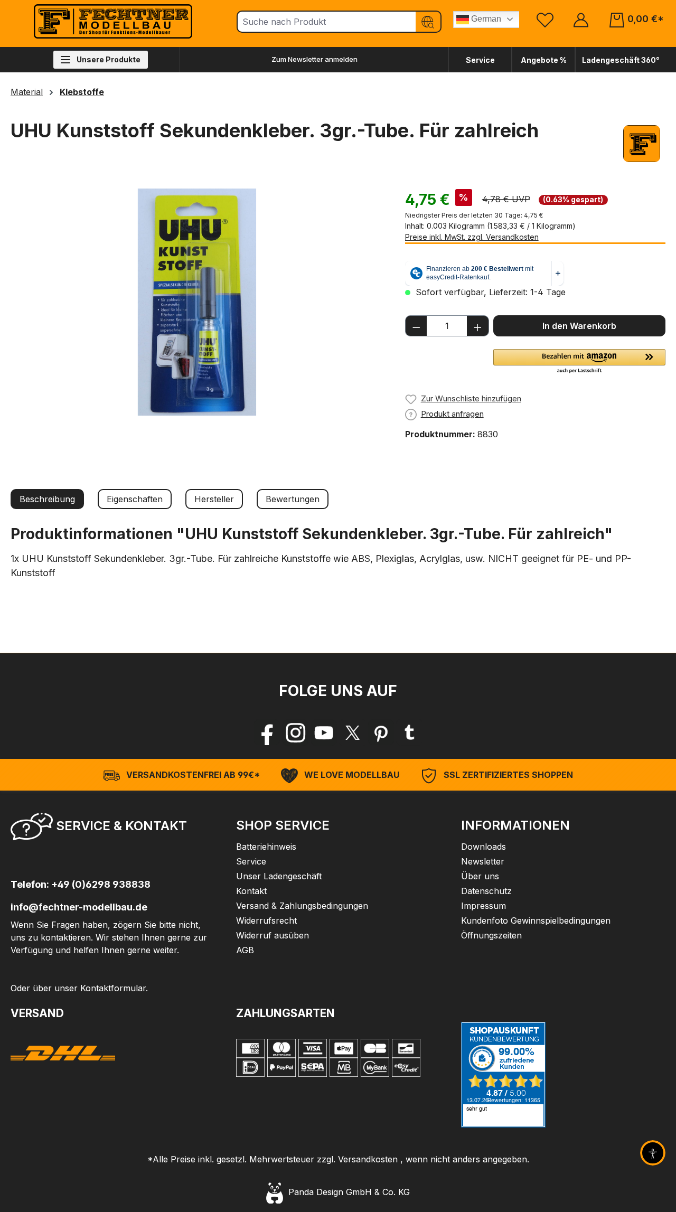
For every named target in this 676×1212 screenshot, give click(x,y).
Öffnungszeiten (491, 935)
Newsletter (482, 861)
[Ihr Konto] (581, 19)
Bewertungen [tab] (293, 499)
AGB (245, 950)
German (485, 18)
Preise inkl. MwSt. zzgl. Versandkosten (472, 236)
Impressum (483, 905)
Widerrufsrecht (266, 920)
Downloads (483, 846)
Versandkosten (368, 1159)
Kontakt (251, 891)
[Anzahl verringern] (416, 325)
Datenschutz (486, 891)
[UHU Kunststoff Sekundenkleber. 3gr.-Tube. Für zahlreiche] (197, 302)
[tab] (47, 499)
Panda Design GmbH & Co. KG (346, 1192)
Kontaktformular (113, 988)
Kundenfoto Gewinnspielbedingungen (536, 920)
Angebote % (544, 59)
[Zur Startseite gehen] (113, 21)
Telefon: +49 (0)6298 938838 (81, 884)
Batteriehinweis (266, 846)
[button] (579, 361)
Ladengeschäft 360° (621, 59)
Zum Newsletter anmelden (314, 59)
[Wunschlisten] (545, 19)
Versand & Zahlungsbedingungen (302, 905)
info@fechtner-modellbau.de (79, 907)
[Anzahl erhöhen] (478, 325)
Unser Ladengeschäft (279, 876)
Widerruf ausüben (272, 935)
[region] (197, 302)
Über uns (480, 876)
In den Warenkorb (579, 326)
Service (480, 59)
